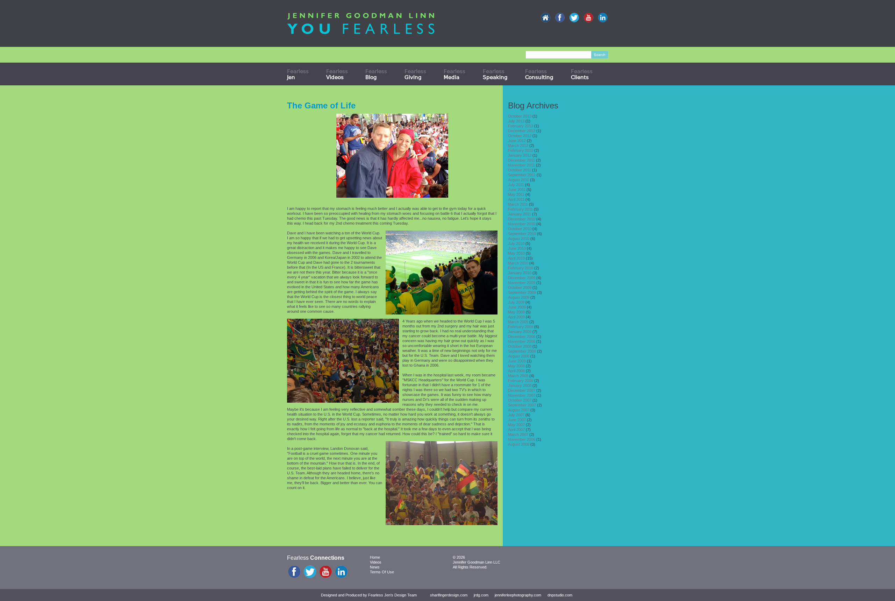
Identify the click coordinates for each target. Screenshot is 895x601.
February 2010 (520, 268)
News (375, 567)
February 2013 (520, 126)
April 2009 (516, 317)
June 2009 (517, 307)
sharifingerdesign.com (448, 595)
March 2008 (518, 376)
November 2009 (521, 283)
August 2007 (518, 410)
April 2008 (516, 371)
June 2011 (516, 190)
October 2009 (519, 287)
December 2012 (521, 131)
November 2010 (521, 224)
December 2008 (521, 336)
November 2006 (521, 439)
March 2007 (518, 434)
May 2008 (516, 366)
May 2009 (516, 312)
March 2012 (518, 145)
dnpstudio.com (559, 595)
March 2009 (518, 322)
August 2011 (518, 180)
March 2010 (518, 263)
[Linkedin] (602, 17)
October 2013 (519, 116)
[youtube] (588, 17)
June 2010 (517, 248)
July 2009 (516, 302)
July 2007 (516, 415)
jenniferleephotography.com (518, 595)
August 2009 (518, 297)
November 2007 (521, 395)
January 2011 (519, 214)
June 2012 (517, 141)
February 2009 (520, 327)
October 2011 (519, 170)
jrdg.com (481, 595)
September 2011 (522, 175)
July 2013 (516, 121)
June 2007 (517, 420)
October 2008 (519, 346)
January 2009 (519, 332)
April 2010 (516, 258)
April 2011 (516, 199)
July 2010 (516, 243)
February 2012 (520, 150)
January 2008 (519, 385)
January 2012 (519, 155)
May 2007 (516, 425)
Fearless (298, 74)
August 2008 (518, 356)
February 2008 (520, 381)
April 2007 (516, 429)
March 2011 (518, 204)
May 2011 (516, 194)
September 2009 (522, 292)
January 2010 (519, 273)
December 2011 (521, 160)
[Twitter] (574, 17)
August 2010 (518, 238)
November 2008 (521, 341)
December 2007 (521, 390)
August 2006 (518, 444)
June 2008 (517, 361)
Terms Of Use (382, 572)
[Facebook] (559, 17)
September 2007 (522, 405)
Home (375, 557)
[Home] (545, 17)
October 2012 (519, 136)
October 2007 (519, 400)
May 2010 (516, 253)
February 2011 (520, 209)
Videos (375, 562)
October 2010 (519, 229)
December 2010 (521, 219)
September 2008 (522, 351)
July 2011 (516, 185)
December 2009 (521, 278)
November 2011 (521, 165)
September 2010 (522, 234)
